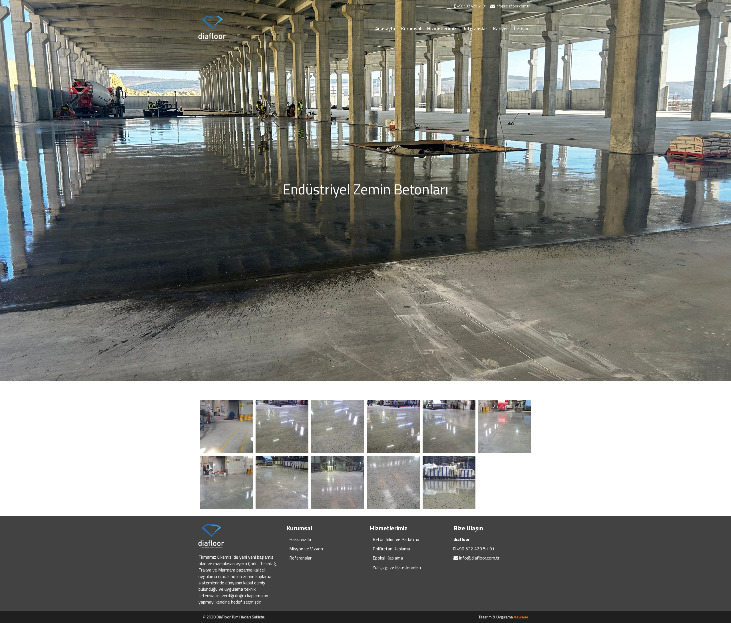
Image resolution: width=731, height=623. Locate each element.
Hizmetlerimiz (441, 28)
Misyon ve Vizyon (306, 548)
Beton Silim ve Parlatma (396, 539)
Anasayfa (385, 28)
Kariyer (500, 28)
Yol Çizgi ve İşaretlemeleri (397, 567)
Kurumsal (411, 28)
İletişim (522, 28)
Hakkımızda (300, 539)
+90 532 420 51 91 (476, 548)
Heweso (521, 617)
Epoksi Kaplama (388, 557)
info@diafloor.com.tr (479, 557)
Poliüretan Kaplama (391, 548)
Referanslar (474, 28)
